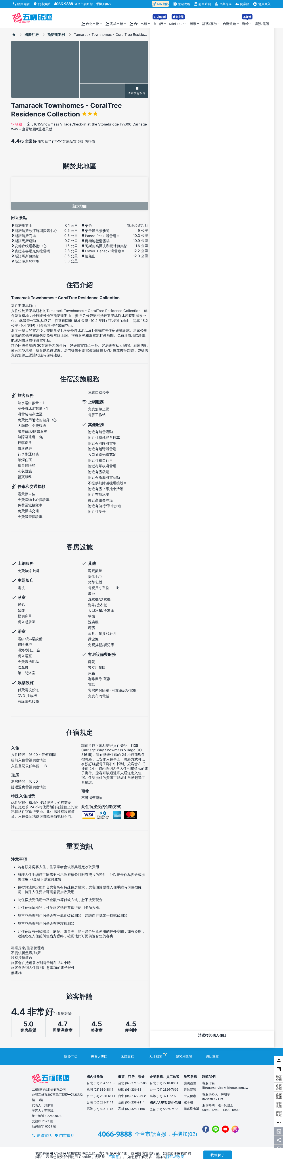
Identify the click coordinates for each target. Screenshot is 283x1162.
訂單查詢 (202, 4)
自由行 (159, 22)
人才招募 (155, 1056)
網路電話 (21, 4)
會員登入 (262, 4)
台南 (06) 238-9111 (100, 1102)
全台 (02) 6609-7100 (164, 1109)
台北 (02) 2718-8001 (164, 1083)
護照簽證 (190, 1083)
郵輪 (247, 22)
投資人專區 (99, 1056)
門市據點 (41, 4)
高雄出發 (115, 24)
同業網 (242, 4)
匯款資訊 (190, 1089)
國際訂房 (32, 34)
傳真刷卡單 (191, 1109)
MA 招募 (160, 4)
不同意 (114, 1156)
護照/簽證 (262, 23)
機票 (195, 23)
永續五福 (127, 1056)
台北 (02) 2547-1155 (101, 1083)
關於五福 (70, 1056)
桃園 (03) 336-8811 (100, 1089)
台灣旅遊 (231, 23)
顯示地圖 (80, 206)
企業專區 (223, 4)
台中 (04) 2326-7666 (164, 1089)
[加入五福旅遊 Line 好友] (215, 1129)
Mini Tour (178, 22)
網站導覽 (212, 1056)
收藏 (18, 124)
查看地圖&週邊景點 (37, 129)
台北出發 (91, 24)
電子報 (188, 1102)
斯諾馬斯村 (56, 34)
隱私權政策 (184, 1056)
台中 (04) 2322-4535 (132, 1096)
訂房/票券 (211, 23)
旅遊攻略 (182, 4)
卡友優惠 (190, 1096)
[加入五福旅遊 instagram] (235, 1129)
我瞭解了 (217, 1155)
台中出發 (140, 24)
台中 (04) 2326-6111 (101, 1096)
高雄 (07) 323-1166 (100, 1109)
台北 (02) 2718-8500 (132, 1083)
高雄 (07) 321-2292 (163, 1096)
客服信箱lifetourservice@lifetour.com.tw (225, 1085)
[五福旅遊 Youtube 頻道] (225, 1129)
